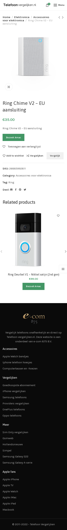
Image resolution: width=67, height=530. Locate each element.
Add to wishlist (15, 155)
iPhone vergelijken (14, 391)
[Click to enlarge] (8, 87)
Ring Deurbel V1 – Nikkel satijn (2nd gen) (33, 274)
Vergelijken (36, 155)
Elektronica (21, 17)
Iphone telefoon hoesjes (17, 362)
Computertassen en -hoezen (20, 368)
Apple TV (8, 485)
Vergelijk (55, 155)
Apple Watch (10, 491)
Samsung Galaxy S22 (15, 456)
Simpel (7, 450)
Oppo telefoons (12, 415)
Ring (11, 182)
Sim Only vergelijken (15, 432)
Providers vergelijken (16, 403)
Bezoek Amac (13, 137)
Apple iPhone (11, 479)
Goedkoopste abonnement (19, 385)
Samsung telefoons (15, 397)
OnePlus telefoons (14, 409)
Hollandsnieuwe (13, 444)
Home (6, 17)
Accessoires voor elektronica (33, 175)
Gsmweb (8, 438)
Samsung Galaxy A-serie (17, 462)
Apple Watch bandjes (16, 356)
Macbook (8, 509)
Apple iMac (9, 497)
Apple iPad (9, 503)
